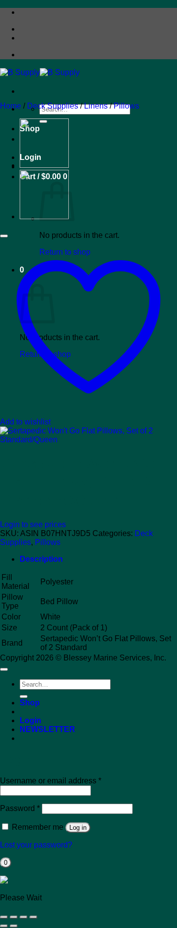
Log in (78, 827)
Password (20, 808)
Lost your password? (36, 845)
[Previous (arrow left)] (4, 926)
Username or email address (50, 780)
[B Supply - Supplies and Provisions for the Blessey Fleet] (40, 72)
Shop (30, 702)
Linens (96, 106)
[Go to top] (4, 669)
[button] (47, 729)
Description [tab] (41, 559)
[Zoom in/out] (4, 917)
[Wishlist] (4, 235)
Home (10, 106)
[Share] (24, 917)
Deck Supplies (52, 106)
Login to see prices (33, 524)
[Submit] (24, 696)
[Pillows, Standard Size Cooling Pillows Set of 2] (44, 165)
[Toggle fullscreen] (14, 917)
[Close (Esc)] (33, 917)
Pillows (126, 106)
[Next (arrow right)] (14, 926)
